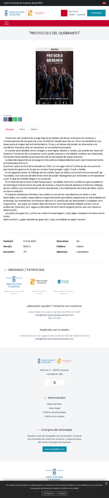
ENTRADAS (96, 13)
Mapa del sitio (54, 403)
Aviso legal (54, 408)
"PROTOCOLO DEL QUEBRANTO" (54, 33)
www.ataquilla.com (55, 449)
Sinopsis (10, 129)
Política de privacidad (54, 412)
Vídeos (33, 129)
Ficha (22, 129)
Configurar (48, 493)
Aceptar (62, 493)
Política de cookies (54, 416)
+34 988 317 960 (54, 374)
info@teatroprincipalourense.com (54, 315)
